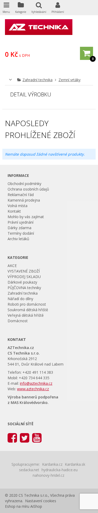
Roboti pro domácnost (27, 304)
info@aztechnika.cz (36, 383)
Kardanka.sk (75, 464)
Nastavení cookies (40, 500)
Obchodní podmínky (24, 183)
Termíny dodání (21, 233)
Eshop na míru (17, 506)
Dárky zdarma (19, 227)
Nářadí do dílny (20, 298)
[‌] (12, 437)
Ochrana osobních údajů (28, 189)
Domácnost (18, 320)
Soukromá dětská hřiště (28, 309)
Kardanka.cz (52, 464)
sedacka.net (29, 469)
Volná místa (17, 205)
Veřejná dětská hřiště (26, 315)
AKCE (12, 265)
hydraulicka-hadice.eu (60, 469)
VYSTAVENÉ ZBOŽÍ (24, 271)
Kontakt (14, 211)
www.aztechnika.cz (33, 388)
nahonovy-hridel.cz (48, 475)
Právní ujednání (20, 222)
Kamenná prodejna (24, 200)
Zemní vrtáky (69, 79)
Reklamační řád (21, 194)
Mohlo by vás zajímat (26, 216)
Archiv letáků (18, 238)
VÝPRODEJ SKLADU (24, 276)
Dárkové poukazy (22, 282)
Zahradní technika (37, 79)
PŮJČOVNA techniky (24, 287)
